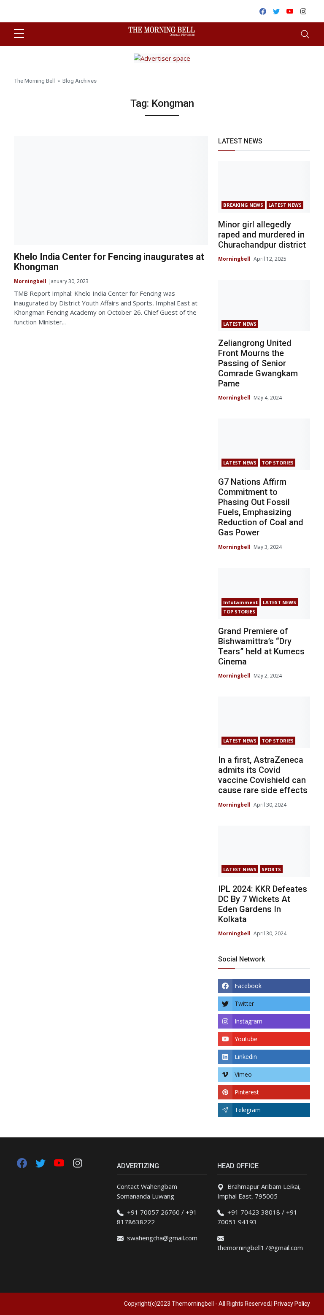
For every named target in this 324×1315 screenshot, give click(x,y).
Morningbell (30, 281)
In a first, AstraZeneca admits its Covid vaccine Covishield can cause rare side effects (263, 775)
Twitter (244, 1003)
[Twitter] (41, 1162)
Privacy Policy (292, 1303)
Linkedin (246, 1057)
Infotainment (240, 602)
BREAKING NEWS (243, 205)
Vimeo (243, 1074)
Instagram (248, 1021)
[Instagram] (78, 1162)
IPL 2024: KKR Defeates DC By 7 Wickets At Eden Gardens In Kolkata (262, 904)
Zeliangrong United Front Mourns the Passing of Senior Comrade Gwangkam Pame (258, 363)
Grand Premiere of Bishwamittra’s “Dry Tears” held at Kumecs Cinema (261, 646)
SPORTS (271, 869)
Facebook (248, 986)
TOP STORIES (278, 462)
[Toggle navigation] (305, 34)
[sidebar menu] (19, 34)
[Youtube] (60, 1162)
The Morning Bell (34, 80)
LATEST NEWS (285, 205)
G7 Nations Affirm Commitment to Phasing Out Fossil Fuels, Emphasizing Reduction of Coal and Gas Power (260, 507)
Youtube (246, 1039)
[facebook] (22, 1162)
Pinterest (247, 1092)
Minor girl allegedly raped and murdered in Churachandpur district (262, 234)
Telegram (248, 1110)
